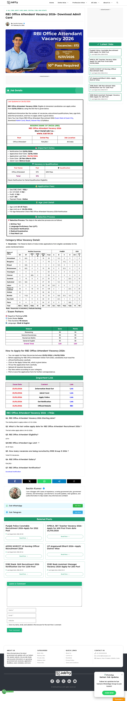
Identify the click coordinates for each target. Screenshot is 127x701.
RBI (71, 406)
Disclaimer (69, 658)
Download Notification (13, 472)
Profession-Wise (79, 3)
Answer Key (35, 120)
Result (28, 120)
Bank (25, 10)
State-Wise (62, 3)
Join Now (78, 505)
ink (72, 389)
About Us (106, 3)
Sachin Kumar (18, 23)
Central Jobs (33, 10)
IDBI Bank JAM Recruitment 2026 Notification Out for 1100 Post (22, 565)
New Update (42, 10)
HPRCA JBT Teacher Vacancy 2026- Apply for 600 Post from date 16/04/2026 (64, 528)
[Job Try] (12, 2)
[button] (117, 2)
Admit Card (19, 10)
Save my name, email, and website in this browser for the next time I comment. (35, 625)
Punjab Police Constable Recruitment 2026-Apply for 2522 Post (22, 528)
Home (51, 3)
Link (71, 393)
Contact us (69, 655)
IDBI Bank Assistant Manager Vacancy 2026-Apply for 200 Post (63, 565)
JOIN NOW (109, 693)
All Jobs (94, 3)
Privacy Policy (70, 660)
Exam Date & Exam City (64, 118)
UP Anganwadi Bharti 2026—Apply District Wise (64, 547)
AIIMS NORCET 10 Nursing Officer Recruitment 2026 (22, 547)
